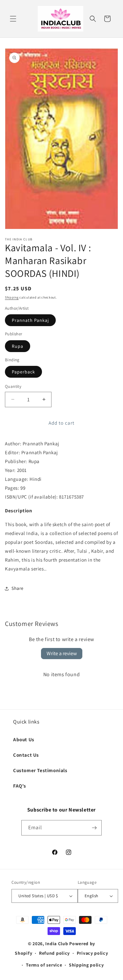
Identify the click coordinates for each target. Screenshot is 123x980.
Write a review (62, 653)
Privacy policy (92, 953)
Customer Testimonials (40, 770)
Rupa (17, 346)
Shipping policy (86, 965)
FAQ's (19, 786)
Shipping (12, 297)
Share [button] (17, 588)
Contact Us (26, 755)
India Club (56, 944)
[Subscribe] (94, 827)
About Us (23, 739)
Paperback (23, 372)
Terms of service (44, 965)
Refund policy (54, 953)
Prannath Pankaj (30, 320)
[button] (13, 18)
